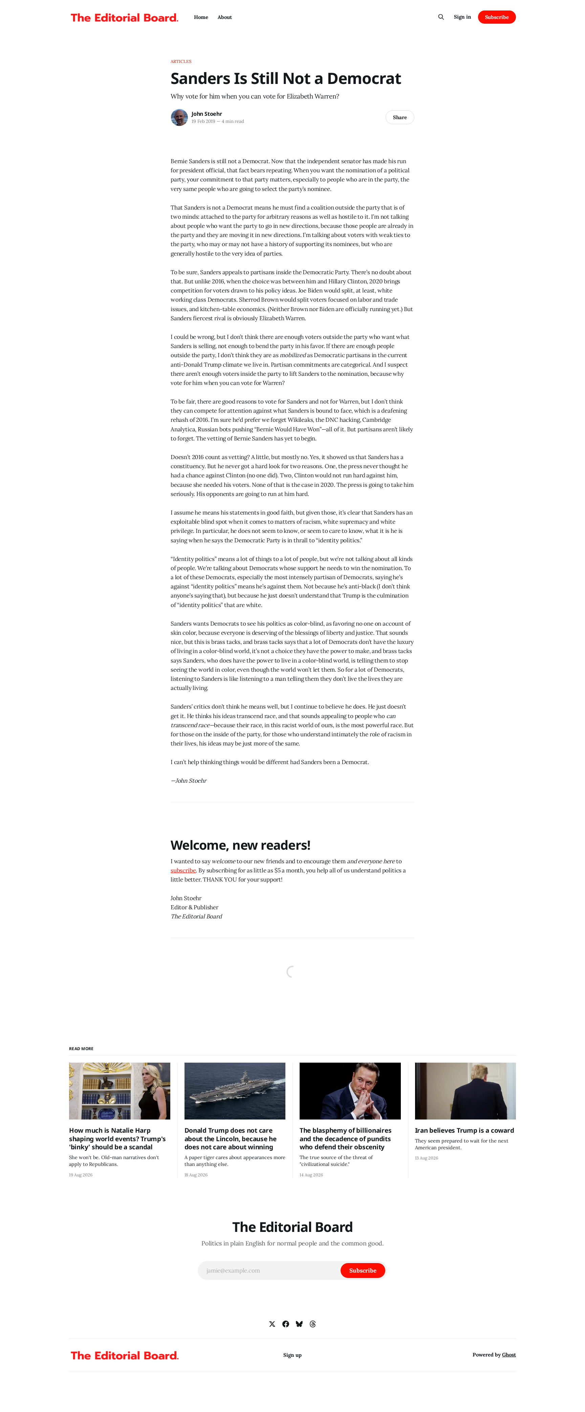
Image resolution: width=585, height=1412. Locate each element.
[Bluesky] (299, 1324)
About (225, 17)
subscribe (183, 870)
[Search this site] (441, 17)
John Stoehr (207, 113)
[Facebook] (285, 1324)
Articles (181, 61)
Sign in (462, 17)
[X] (272, 1324)
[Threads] (312, 1324)
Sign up (292, 1355)
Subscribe (497, 17)
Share (400, 117)
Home (201, 17)
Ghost (509, 1354)
